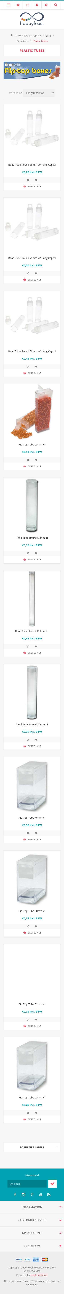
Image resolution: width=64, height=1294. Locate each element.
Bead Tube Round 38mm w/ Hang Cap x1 (32, 164)
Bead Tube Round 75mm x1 (32, 724)
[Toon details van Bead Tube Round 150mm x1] (32, 599)
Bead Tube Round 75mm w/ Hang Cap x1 (32, 258)
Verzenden (52, 1184)
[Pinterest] (32, 1194)
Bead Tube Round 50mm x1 (32, 537)
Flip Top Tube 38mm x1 (32, 911)
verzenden (32, 1284)
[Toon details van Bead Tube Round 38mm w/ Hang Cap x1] (32, 132)
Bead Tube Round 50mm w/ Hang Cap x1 (32, 351)
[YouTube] (40, 1194)
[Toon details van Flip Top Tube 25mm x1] (32, 1065)
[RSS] (49, 1194)
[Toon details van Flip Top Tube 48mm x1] (32, 785)
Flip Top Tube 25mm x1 (32, 1097)
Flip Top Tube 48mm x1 (32, 817)
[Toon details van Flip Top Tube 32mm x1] (32, 972)
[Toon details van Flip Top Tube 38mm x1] (32, 879)
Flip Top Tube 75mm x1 (32, 444)
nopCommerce (39, 1275)
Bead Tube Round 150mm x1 (32, 631)
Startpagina (11, 35)
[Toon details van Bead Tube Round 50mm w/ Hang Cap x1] (32, 319)
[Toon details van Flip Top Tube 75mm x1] (32, 412)
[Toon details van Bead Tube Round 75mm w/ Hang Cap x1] (32, 226)
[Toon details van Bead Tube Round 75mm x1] (32, 692)
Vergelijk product (28, 180)
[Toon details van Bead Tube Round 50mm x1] (32, 505)
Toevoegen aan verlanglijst (36, 180)
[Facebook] (15, 1194)
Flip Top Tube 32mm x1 (32, 1004)
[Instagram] (23, 1194)
